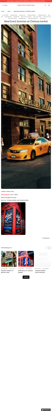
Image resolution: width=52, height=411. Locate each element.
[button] (47, 248)
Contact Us (46, 409)
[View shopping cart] (49, 5)
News (9, 11)
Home (2, 11)
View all (26, 277)
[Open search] (45, 5)
